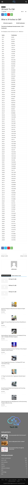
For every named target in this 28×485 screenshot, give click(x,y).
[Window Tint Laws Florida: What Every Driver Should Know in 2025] (14, 318)
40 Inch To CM (23, 256)
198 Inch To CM (12, 285)
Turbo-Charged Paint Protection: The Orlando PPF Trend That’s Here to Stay (13, 363)
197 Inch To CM (12, 279)
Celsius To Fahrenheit (12, 479)
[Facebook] (2, 14)
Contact (18, 481)
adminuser (4, 11)
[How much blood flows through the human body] (4, 449)
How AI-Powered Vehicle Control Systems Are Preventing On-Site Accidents (13, 389)
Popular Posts (20, 479)
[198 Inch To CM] (4, 287)
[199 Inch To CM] (4, 293)
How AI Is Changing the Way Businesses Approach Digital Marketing (13, 309)
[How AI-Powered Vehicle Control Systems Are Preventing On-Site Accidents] (14, 384)
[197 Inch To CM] (4, 280)
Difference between (12, 481)
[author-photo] (14, 267)
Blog (25, 479)
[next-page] (4, 298)
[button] (2, 2)
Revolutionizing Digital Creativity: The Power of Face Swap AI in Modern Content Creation (14, 349)
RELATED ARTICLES (6, 275)
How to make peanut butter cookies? (17, 441)
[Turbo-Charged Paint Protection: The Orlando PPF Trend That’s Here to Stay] (14, 358)
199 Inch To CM (12, 291)
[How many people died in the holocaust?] (4, 437)
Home (2, 4)
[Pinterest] (8, 14)
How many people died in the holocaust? (17, 435)
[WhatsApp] (11, 14)
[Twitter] (5, 14)
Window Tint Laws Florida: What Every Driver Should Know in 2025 (13, 323)
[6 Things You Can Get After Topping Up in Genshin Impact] (14, 371)
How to (6, 479)
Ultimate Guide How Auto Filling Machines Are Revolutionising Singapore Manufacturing (14, 402)
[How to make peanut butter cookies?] (4, 443)
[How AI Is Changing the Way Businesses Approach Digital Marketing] (14, 304)
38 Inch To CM (4, 256)
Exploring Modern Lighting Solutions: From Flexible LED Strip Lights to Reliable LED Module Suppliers (13, 336)
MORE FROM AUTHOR (16, 275)
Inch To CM (7, 4)
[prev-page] (2, 298)
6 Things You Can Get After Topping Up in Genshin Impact (13, 376)
